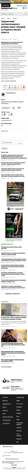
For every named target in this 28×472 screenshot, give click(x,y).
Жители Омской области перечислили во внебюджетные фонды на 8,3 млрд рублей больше (13, 353)
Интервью (19, 406)
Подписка (19, 438)
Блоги (18, 416)
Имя (2, 125)
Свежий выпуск (20, 397)
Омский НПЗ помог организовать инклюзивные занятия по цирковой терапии (13, 253)
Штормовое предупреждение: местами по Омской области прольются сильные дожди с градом (13, 274)
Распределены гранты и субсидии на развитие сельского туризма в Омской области (13, 163)
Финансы (5, 301)
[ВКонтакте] (18, 107)
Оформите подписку (16, 379)
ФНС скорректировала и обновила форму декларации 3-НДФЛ (12, 360)
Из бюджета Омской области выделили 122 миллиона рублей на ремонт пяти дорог (12, 169)
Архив (18, 419)
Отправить (4, 148)
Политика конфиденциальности (11, 458)
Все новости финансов (6, 366)
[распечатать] (13, 108)
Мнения (18, 410)
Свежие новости (7, 244)
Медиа (18, 400)
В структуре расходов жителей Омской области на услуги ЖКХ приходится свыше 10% (13, 344)
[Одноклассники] (20, 107)
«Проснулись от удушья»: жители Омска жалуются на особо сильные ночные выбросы (13, 286)
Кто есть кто (20, 403)
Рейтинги (19, 413)
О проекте (19, 427)
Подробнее (11, 462)
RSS (17, 442)
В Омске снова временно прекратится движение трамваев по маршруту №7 (13, 280)
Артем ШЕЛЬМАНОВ (12, 101)
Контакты (19, 430)
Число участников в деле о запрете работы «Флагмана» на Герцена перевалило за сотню (12, 175)
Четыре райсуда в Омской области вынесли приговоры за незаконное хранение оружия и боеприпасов (12, 266)
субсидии (3, 101)
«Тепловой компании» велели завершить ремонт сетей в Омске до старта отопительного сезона (13, 259)
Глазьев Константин (11, 92)
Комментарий (4, 131)
